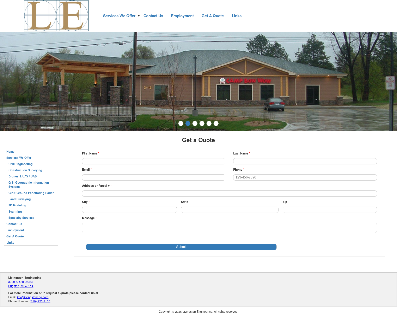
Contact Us (153, 15)
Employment (182, 15)
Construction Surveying (25, 170)
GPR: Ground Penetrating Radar (31, 193)
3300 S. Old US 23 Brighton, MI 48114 (20, 284)
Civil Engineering (20, 164)
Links (237, 15)
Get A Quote (213, 15)
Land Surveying (19, 199)
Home (10, 151)
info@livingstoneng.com (32, 297)
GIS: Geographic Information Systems (28, 184)
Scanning (15, 211)
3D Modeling (17, 205)
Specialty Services (21, 217)
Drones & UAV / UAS (22, 176)
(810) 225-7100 (40, 301)
